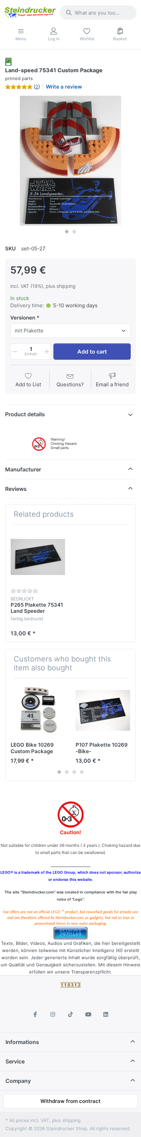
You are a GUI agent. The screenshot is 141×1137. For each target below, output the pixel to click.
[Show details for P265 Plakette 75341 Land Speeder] (38, 557)
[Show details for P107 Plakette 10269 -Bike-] (103, 710)
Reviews (16, 488)
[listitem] (70, 161)
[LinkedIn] (105, 1014)
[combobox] (98, 12)
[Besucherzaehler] (70, 932)
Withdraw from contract (70, 1101)
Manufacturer (23, 469)
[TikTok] (70, 1014)
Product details (25, 414)
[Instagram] (53, 1014)
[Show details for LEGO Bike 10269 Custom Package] (38, 710)
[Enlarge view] (70, 161)
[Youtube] (88, 1014)
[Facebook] (35, 1014)
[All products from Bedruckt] (8, 61)
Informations (22, 1042)
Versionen (22, 317)
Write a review (64, 86)
